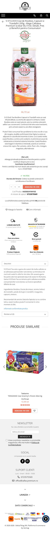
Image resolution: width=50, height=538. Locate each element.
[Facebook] (22, 461)
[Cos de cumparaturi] (41, 15)
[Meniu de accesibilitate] (45, 518)
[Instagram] (27, 461)
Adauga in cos (32, 187)
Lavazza (24, 494)
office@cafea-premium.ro (26, 480)
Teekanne (25, 393)
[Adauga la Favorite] (34, 411)
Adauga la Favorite (14, 209)
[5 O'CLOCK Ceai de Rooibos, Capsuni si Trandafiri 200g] (25, 77)
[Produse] (3, 16)
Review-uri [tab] (9, 314)
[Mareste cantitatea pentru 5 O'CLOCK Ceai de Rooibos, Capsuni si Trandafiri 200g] (19, 187)
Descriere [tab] (7, 263)
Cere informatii (34, 209)
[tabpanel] (25, 77)
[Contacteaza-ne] (35, 15)
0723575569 (26, 477)
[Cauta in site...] (47, 15)
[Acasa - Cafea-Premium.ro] (25, 6)
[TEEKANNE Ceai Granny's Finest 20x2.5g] (25, 362)
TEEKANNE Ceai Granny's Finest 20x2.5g (25, 396)
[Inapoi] (2, 21)
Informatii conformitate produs (16, 308)
